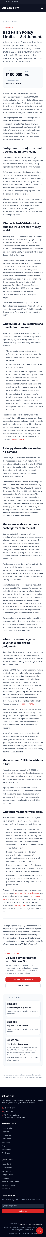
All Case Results (11, 22)
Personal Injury (7, 1128)
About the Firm (7, 1164)
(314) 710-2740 (23, 986)
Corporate (5, 1146)
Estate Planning (8, 1139)
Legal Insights (7, 1178)
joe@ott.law (8, 1111)
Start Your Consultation (22, 979)
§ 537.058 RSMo (17, 439)
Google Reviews (8, 1175)
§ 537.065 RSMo (27, 704)
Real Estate (6, 1142)
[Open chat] (39, 1230)
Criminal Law (7, 1135)
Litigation (5, 1132)
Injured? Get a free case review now (31, 1224)
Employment (6, 1149)
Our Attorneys (7, 1167)
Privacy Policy (12, 1233)
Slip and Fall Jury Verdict (17, 1026)
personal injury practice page (27, 893)
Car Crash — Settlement (17, 1044)
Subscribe (23, 1211)
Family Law (6, 1153)
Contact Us (6, 1189)
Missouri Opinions (9, 1185)
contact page (19, 905)
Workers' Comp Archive (10, 1182)
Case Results (6, 1171)
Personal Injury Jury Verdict (19, 1008)
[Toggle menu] (42, 8)
